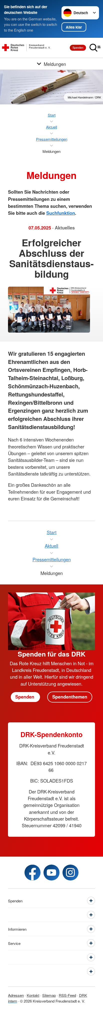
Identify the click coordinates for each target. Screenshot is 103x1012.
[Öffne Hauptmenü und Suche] (95, 48)
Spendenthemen (69, 697)
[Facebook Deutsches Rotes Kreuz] (32, 872)
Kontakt (33, 995)
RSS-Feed (67, 995)
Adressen (16, 995)
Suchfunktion (60, 213)
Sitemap (49, 995)
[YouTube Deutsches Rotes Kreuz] (52, 872)
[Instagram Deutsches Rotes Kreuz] (70, 872)
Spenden (77, 47)
